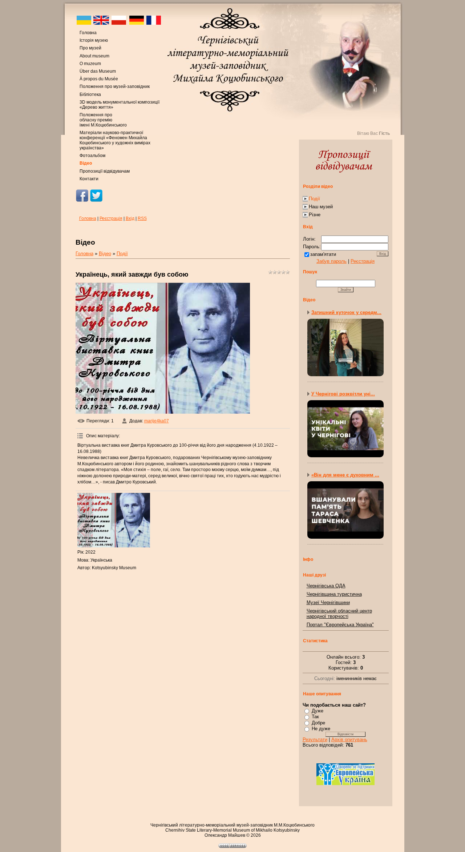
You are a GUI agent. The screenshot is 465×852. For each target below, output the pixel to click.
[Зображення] (113, 520)
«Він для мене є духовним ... (345, 475)
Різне (314, 214)
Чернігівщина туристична (334, 594)
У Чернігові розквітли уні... (343, 394)
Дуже (317, 711)
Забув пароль (331, 261)
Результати (315, 739)
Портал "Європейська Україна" (340, 624)
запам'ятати (323, 254)
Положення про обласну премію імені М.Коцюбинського (103, 120)
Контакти (89, 178)
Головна (88, 32)
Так (315, 716)
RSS (142, 218)
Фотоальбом (92, 155)
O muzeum (90, 63)
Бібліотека (90, 94)
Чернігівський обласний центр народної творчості (339, 613)
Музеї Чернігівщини (328, 602)
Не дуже (321, 728)
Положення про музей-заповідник (115, 86)
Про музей (90, 48)
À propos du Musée (99, 78)
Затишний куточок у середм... (346, 312)
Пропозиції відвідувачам (105, 171)
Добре (318, 723)
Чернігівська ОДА (326, 585)
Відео (86, 163)
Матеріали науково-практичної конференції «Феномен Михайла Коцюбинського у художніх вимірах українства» (115, 140)
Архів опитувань (349, 739)
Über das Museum (98, 71)
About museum (94, 56)
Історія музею (94, 40)
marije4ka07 (156, 420)
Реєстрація (111, 218)
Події (122, 253)
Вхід (130, 218)
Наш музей (321, 206)
